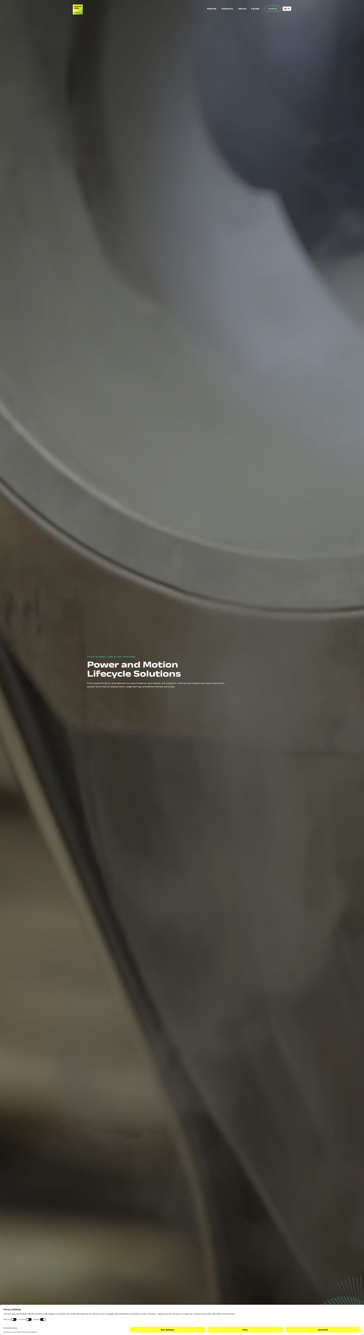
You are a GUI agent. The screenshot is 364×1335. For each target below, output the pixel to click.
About (242, 8)
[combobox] (287, 9)
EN (289, 9)
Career (255, 8)
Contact (272, 9)
